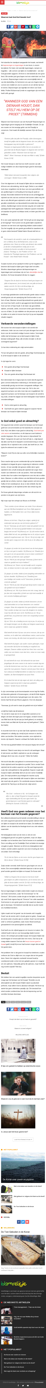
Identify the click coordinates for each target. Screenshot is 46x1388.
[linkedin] (26, 27)
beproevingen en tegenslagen (13, 65)
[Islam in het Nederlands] (23, 2)
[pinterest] (23, 27)
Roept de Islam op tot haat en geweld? (23, 1018)
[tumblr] (30, 27)
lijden (28, 1002)
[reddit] (19, 27)
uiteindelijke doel (35, 272)
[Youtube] (27, 1222)
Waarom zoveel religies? (23, 1027)
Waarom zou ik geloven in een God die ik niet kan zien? (23, 1099)
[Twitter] (23, 1222)
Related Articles (22, 1035)
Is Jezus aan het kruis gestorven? (14, 1132)
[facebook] (8, 27)
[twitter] (12, 27)
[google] (16, 27)
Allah (14, 10)
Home (2, 10)
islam (17, 1002)
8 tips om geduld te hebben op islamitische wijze (20, 1066)
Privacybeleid (39, 1382)
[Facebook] (19, 1222)
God (12, 1002)
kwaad (23, 1002)
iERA (4, 21)
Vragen (9, 10)
